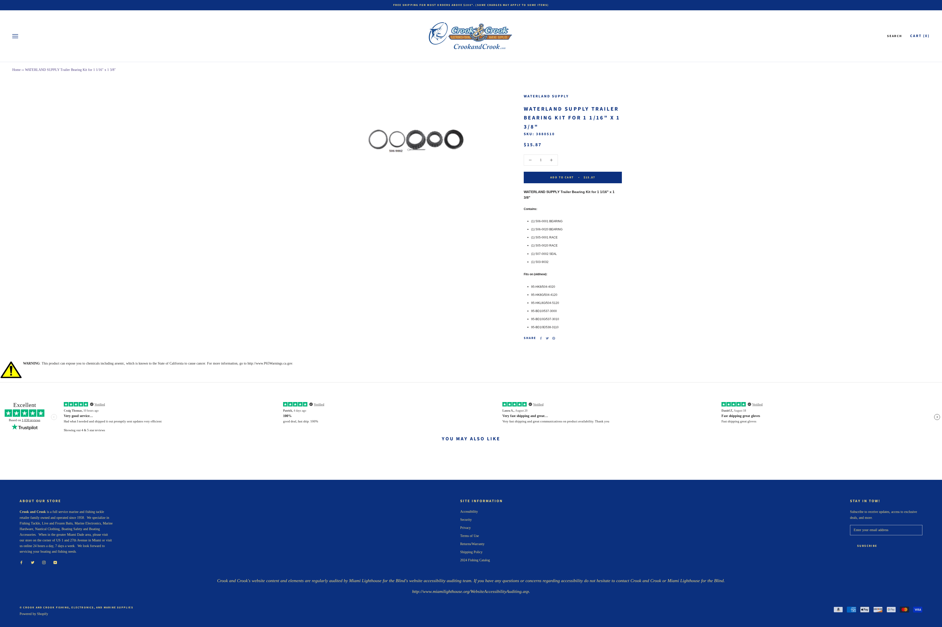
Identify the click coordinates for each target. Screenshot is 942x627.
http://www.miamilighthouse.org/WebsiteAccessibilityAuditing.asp (470, 591)
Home (16, 70)
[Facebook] (540, 338)
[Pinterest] (553, 338)
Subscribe (867, 546)
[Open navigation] (15, 36)
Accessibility (469, 511)
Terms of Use (469, 536)
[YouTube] (55, 562)
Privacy (465, 528)
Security (466, 520)
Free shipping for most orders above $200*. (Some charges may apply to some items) (471, 5)
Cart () (920, 36)
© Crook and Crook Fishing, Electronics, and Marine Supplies (76, 607)
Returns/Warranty (472, 544)
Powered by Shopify (34, 614)
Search (894, 36)
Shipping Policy (471, 552)
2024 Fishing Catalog (475, 560)
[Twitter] (547, 338)
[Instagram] (44, 562)
